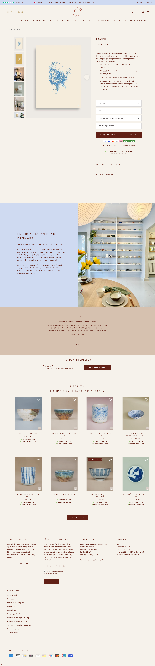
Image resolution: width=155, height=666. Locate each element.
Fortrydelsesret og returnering (18, 618)
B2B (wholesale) (13, 629)
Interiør (118, 21)
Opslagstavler (58, 21)
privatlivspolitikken (50, 574)
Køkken (102, 21)
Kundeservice (12, 599)
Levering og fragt (13, 614)
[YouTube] (26, 563)
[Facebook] (8, 563)
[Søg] (143, 12)
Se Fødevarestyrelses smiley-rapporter (21, 625)
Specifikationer (104, 175)
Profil (17, 29)
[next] (86, 77)
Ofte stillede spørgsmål (15, 603)
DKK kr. (9, 12)
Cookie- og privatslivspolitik (17, 621)
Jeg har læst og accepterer (54, 572)
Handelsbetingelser (14, 610)
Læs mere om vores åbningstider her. (93, 560)
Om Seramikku (12, 595)
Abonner (51, 581)
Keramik (38, 21)
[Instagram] (14, 563)
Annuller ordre (12, 633)
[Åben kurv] (148, 12)
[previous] (29, 77)
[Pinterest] (20, 563)
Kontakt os (11, 606)
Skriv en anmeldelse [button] (97, 367)
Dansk (21, 12)
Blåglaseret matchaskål (64, 494)
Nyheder (24, 21)
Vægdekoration (82, 21)
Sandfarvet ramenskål (28, 433)
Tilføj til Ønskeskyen (112, 145)
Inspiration (136, 21)
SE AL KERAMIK (77, 518)
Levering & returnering (109, 164)
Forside (9, 29)
